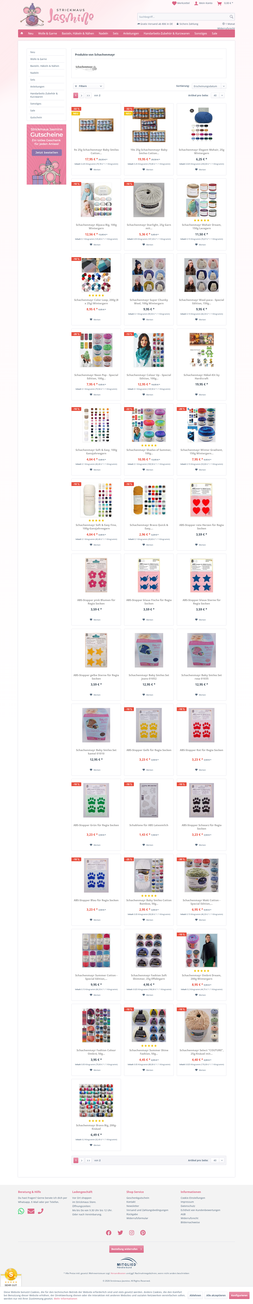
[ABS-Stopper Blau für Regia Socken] (96, 875)
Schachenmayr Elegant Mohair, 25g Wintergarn (201, 151)
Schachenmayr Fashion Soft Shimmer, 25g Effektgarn (149, 977)
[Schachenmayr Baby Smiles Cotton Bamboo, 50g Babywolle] (149, 875)
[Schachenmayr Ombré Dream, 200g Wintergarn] (201, 950)
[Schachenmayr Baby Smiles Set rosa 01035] (201, 650)
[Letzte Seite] (88, 95)
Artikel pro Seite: (198, 95)
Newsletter (132, 1206)
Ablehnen (195, 1295)
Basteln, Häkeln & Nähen (44, 66)
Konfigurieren (239, 1295)
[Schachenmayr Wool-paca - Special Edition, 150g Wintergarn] (201, 275)
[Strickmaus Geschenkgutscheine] (46, 154)
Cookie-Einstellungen (193, 1197)
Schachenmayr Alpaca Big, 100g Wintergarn (96, 226)
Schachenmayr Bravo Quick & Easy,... (149, 526)
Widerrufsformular (137, 1218)
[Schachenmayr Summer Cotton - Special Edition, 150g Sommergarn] (96, 950)
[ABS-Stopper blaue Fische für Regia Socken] (149, 575)
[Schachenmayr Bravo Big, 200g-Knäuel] (96, 1100)
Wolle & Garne (38, 59)
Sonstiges (35, 103)
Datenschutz (188, 1206)
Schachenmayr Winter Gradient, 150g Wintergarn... (202, 451)
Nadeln (34, 72)
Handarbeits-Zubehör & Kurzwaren (44, 95)
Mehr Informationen (65, 1298)
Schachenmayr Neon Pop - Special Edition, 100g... (96, 376)
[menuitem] (180, 3)
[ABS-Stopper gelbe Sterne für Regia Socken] (96, 650)
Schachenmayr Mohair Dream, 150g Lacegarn (201, 226)
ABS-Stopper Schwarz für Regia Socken (202, 826)
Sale (32, 110)
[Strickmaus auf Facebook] (108, 1233)
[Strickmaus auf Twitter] (120, 1233)
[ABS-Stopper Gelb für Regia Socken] (149, 725)
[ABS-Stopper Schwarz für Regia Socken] (201, 800)
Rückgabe (132, 1214)
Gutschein (36, 117)
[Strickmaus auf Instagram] (131, 1233)
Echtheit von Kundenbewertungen (200, 1210)
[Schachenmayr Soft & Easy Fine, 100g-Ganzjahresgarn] (96, 500)
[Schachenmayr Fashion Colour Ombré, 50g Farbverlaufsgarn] (96, 1025)
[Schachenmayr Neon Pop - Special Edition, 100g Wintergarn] (96, 350)
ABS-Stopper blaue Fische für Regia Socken (149, 601)
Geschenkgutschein (137, 1197)
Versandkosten (118, 1273)
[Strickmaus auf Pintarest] (143, 1233)
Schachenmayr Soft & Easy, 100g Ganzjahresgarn (96, 451)
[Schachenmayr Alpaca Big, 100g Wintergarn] (96, 200)
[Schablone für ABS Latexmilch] (149, 800)
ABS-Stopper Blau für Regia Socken (96, 900)
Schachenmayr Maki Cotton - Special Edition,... (201, 901)
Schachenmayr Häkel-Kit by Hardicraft (202, 376)
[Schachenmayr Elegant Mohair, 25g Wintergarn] (201, 125)
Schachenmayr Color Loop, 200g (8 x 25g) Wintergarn (96, 301)
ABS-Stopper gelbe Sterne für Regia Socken (96, 676)
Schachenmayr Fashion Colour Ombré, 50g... (96, 1051)
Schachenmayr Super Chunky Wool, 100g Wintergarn (149, 301)
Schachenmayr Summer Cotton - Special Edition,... (96, 977)
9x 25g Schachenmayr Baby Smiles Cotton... (96, 151)
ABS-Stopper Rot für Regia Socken (201, 750)
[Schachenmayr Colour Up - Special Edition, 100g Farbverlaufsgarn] (149, 350)
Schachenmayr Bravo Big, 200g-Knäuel (96, 1127)
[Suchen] (231, 16)
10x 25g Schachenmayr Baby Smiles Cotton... (148, 151)
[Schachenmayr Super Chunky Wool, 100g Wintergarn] (149, 275)
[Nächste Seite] (81, 95)
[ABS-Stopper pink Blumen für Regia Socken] (96, 575)
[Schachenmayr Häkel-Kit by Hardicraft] (201, 350)
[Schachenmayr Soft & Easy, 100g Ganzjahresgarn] (96, 425)
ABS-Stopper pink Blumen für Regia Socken (96, 601)
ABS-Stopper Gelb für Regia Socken (148, 750)
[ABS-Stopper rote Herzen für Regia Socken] (201, 500)
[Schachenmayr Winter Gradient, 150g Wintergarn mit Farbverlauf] (201, 425)
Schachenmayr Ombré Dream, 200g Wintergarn (201, 977)
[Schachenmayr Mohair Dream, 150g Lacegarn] (201, 200)
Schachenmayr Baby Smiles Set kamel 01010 (96, 751)
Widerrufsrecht (189, 1218)
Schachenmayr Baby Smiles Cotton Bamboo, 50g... (149, 901)
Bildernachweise (190, 1222)
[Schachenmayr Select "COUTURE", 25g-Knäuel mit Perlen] (201, 1025)
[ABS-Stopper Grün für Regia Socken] (96, 800)
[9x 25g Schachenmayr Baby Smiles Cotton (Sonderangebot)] (96, 125)
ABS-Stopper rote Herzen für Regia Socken (201, 526)
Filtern (82, 86)
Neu (32, 52)
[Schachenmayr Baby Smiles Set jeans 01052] (149, 650)
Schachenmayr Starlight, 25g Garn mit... (149, 226)
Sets (32, 79)
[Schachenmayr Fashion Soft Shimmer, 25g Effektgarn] (149, 950)
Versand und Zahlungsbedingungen (147, 1210)
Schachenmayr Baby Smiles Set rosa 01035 (201, 676)
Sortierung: (182, 85)
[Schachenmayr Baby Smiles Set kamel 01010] (96, 725)
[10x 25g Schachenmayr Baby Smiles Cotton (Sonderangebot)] (149, 125)
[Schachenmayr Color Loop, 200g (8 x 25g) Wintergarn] (96, 275)
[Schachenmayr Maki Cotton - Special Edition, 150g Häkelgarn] (201, 875)
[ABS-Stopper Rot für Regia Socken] (201, 725)
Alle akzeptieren (216, 1295)
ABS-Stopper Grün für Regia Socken (96, 825)
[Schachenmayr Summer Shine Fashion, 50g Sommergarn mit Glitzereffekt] (149, 1025)
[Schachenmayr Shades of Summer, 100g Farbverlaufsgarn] (149, 425)
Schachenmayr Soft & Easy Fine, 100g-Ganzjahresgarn (96, 526)
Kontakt (130, 1201)
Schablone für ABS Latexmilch (148, 825)
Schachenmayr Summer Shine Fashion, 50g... (148, 1051)
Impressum (187, 1201)
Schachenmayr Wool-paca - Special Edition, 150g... (201, 301)
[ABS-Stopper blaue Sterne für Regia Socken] (201, 575)
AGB (183, 1214)
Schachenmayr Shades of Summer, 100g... (148, 451)
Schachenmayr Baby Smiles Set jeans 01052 (149, 676)
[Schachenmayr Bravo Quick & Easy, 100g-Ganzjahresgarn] (149, 500)
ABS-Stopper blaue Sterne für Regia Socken (202, 601)
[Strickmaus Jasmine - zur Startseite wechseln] (57, 15)
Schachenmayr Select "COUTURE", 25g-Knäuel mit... (202, 1051)
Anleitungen (37, 86)
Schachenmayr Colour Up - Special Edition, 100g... (149, 376)
